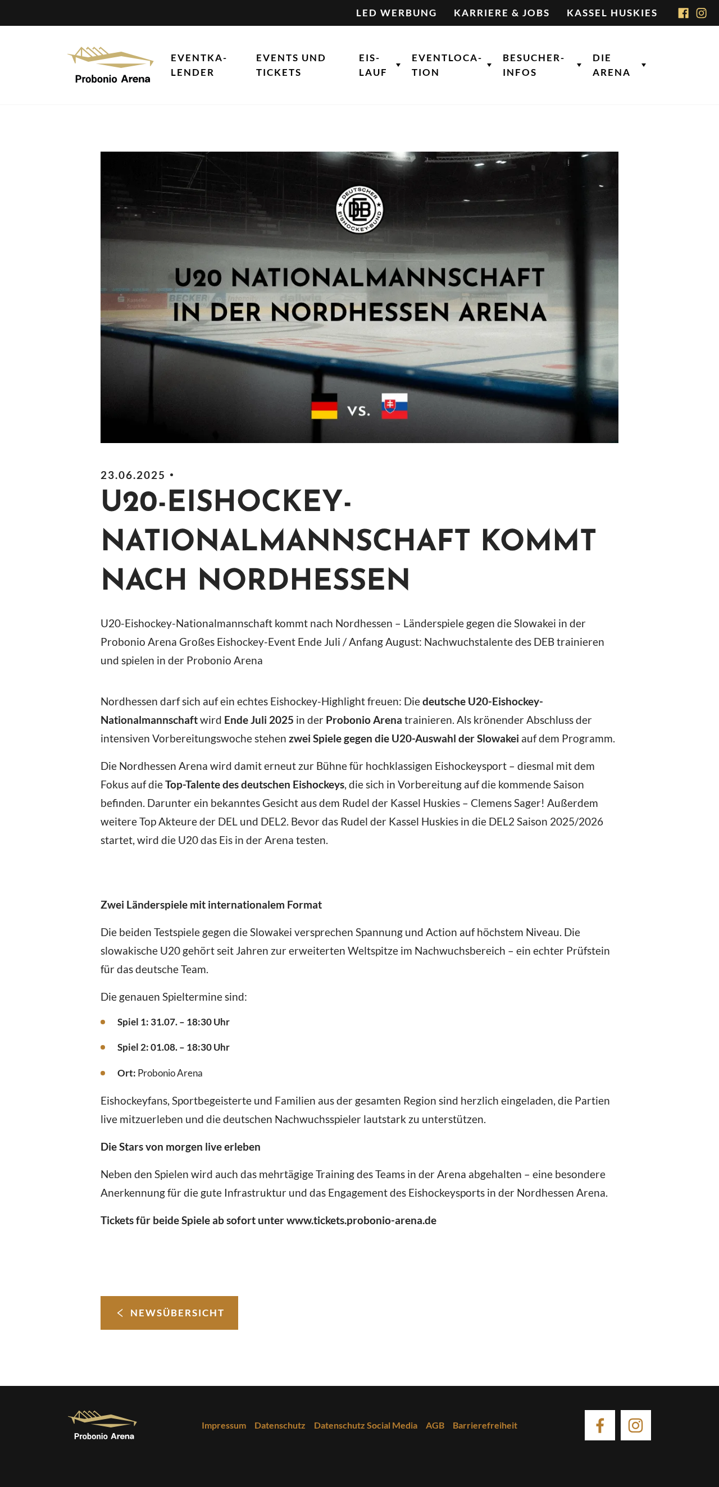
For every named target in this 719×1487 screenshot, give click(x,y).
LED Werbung (396, 13)
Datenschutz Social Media (365, 1425)
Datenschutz (280, 1425)
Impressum (224, 1425)
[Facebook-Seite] (683, 13)
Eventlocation (446, 65)
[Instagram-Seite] (701, 13)
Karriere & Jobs (502, 13)
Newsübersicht (177, 1313)
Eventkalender (198, 65)
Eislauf (373, 65)
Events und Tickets (291, 65)
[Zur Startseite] (110, 65)
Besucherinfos (533, 65)
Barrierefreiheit (485, 1425)
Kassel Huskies (612, 13)
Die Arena (612, 65)
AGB (435, 1425)
